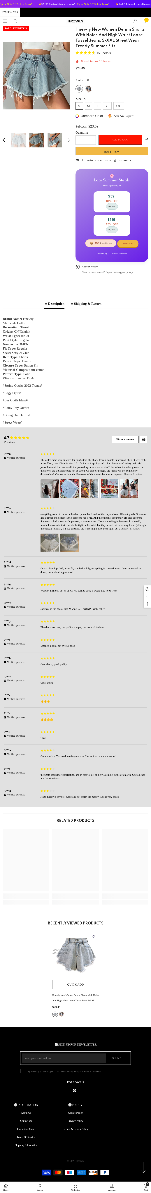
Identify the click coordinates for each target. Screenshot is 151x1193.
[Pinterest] (74, 1090)
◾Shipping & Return (85, 303)
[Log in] (136, 21)
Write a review (125, 439)
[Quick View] (93, 936)
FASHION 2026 (10, 12)
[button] (4, 140)
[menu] (5, 21)
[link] (26, 896)
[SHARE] (145, 140)
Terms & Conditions (92, 1071)
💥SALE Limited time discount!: (43, 4)
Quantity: (82, 132)
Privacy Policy (73, 1071)
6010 (55, 1014)
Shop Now (128, 243)
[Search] (15, 21)
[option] (36, 76)
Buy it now (112, 152)
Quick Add (75, 984)
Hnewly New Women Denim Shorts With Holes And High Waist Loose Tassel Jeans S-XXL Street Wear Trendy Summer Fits (75, 998)
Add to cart (119, 139)
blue (61, 1014)
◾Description (54, 303)
